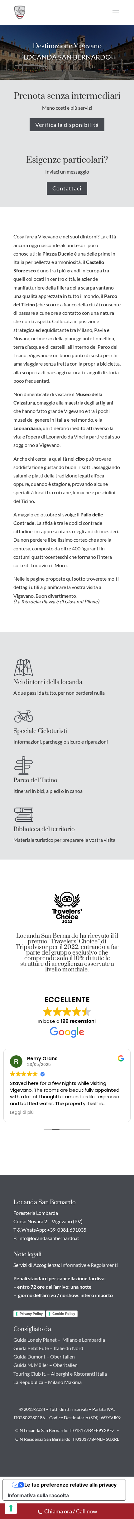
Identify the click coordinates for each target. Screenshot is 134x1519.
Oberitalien (62, 1356)
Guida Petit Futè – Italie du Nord (48, 1348)
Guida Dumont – (31, 1356)
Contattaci (67, 188)
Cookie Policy (63, 1313)
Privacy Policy (31, 1313)
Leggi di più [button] (22, 1112)
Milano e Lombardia (83, 1340)
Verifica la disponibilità (67, 124)
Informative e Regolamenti (89, 1265)
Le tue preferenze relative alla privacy (70, 1485)
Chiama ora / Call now (70, 1511)
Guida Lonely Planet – (37, 1340)
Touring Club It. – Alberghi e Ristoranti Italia (60, 1374)
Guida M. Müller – (32, 1365)
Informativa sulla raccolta (38, 1495)
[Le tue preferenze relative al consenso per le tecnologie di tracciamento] (11, 1508)
